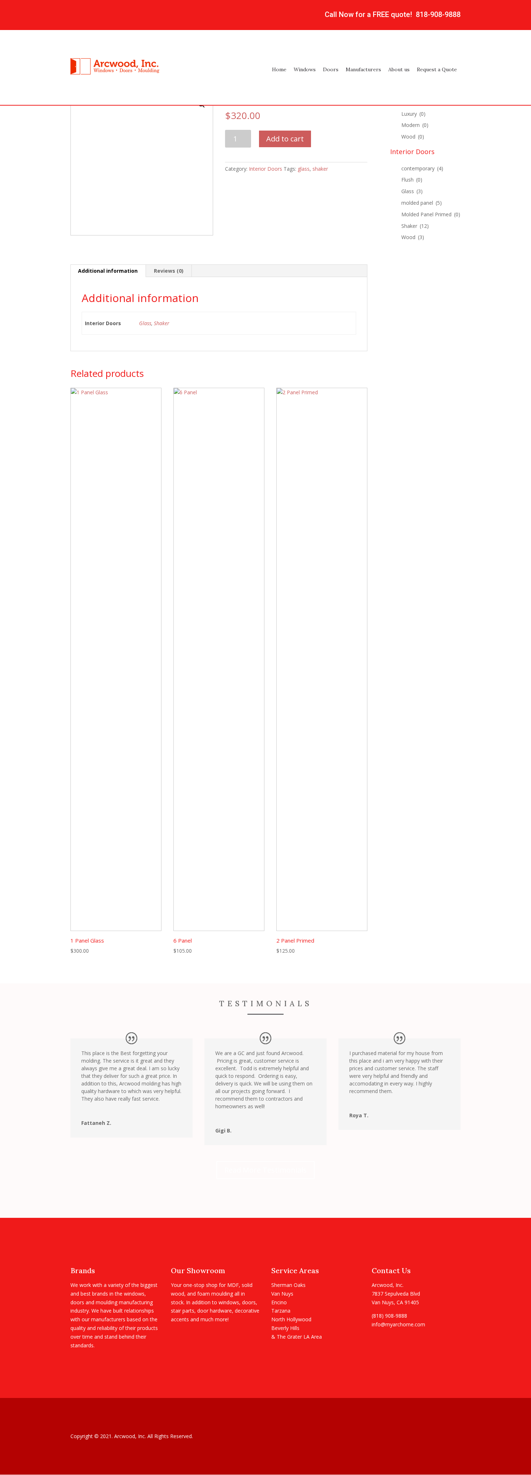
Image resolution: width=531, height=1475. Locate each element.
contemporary (422, 168)
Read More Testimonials (265, 1170)
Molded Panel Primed (430, 214)
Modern (414, 125)
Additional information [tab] (108, 270)
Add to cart (285, 139)
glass (304, 168)
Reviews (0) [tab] (169, 270)
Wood (412, 136)
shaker (320, 168)
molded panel (421, 202)
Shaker (161, 323)
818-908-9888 (438, 14)
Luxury (413, 113)
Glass (145, 323)
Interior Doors (265, 168)
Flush (411, 179)
